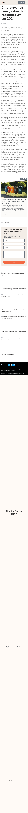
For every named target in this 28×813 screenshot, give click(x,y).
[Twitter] (14, 365)
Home (2, 373)
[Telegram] (9, 365)
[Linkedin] (12, 365)
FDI (4, 2)
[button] (21, 179)
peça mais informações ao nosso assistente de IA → (11, 214)
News (5, 373)
